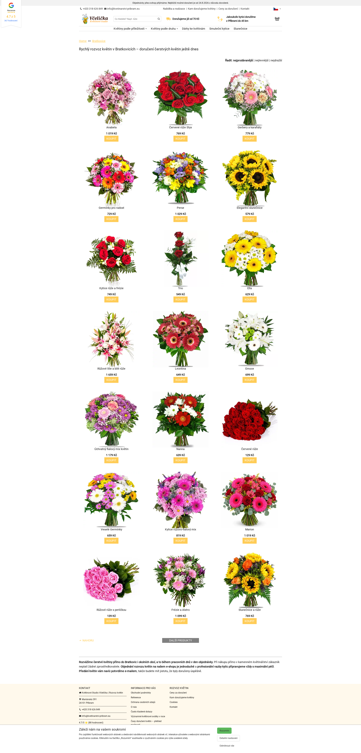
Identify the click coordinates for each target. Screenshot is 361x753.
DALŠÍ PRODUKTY (180, 640)
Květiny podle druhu (163, 28)
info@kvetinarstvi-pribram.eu (123, 8)
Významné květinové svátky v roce (148, 716)
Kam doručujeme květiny (202, 8)
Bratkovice (98, 41)
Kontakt (245, 8)
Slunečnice (240, 28)
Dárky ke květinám (193, 28)
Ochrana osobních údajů (143, 702)
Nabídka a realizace (174, 8)
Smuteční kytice (219, 28)
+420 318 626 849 (92, 8)
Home (83, 41)
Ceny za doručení (228, 8)
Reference (136, 697)
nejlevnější (261, 60)
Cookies (174, 702)
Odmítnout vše (227, 745)
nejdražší (276, 60)
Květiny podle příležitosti (129, 28)
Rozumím (224, 730)
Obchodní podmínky (141, 692)
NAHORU (88, 640)
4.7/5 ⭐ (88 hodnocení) (91, 722)
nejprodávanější (243, 60)
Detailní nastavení (228, 738)
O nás (134, 707)
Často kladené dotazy (141, 711)
